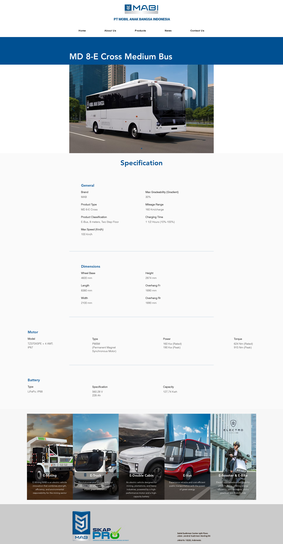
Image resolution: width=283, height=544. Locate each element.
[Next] (209, 109)
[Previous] (73, 109)
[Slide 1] (141, 148)
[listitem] (50, 457)
